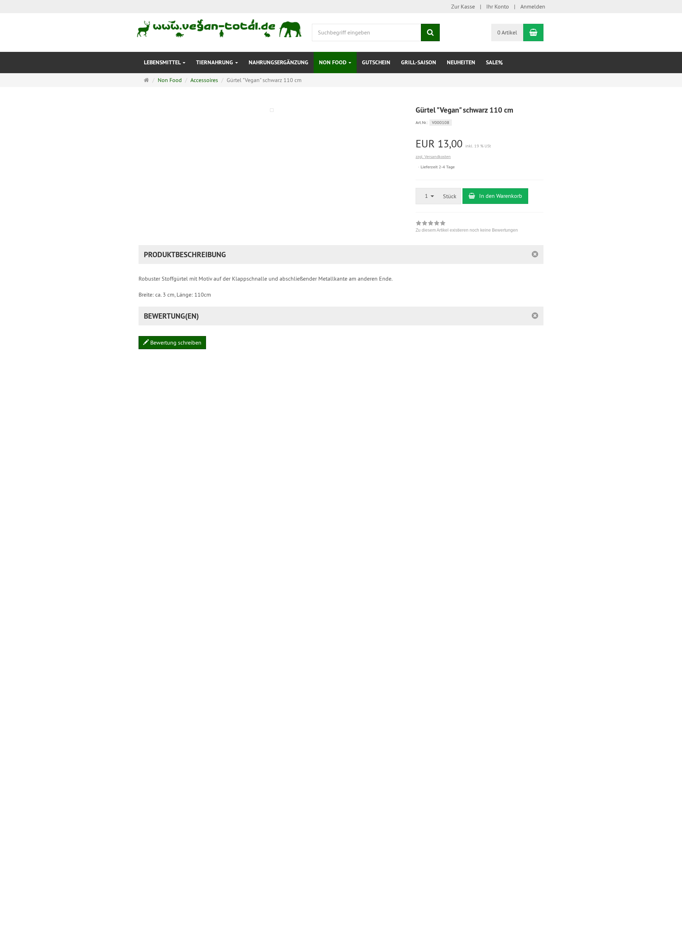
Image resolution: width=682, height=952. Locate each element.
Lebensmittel (163, 62)
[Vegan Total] (219, 25)
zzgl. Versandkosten (433, 156)
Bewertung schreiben (175, 342)
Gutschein (376, 62)
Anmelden (532, 6)
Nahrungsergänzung (278, 62)
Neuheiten (461, 62)
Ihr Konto (497, 6)
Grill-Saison (418, 62)
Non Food (333, 62)
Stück (449, 196)
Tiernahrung (215, 62)
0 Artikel (507, 32)
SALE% (494, 62)
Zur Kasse (463, 6)
